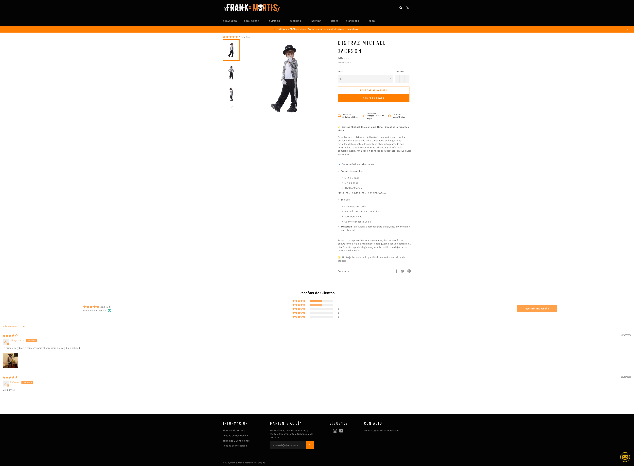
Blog (372, 21)
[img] (10, 335)
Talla (340, 71)
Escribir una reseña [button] (537, 308)
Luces (335, 21)
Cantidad (399, 71)
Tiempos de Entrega (234, 430)
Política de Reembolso (235, 435)
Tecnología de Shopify (255, 463)
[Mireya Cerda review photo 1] (10, 360)
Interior (316, 21)
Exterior (296, 21)
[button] (231, 37)
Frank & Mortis (237, 463)
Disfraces (353, 21)
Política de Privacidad (235, 445)
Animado (275, 21)
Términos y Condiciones (236, 440)
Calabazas (230, 21)
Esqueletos (252, 21)
